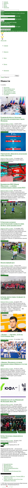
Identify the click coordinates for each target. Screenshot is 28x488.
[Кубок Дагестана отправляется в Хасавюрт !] (13, 433)
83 (2, 444)
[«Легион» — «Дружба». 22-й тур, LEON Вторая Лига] (13, 331)
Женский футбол (8, 467)
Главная (6, 2)
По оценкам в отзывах (10, 93)
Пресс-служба (9, 123)
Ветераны (6, 469)
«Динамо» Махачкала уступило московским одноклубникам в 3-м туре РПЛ (14, 364)
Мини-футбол (7, 465)
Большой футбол (8, 464)
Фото (5, 4)
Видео (5, 6)
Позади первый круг (8, 262)
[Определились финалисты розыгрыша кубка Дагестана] (13, 150)
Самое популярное (9, 90)
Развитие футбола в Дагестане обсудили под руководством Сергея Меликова (12, 119)
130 (8, 444)
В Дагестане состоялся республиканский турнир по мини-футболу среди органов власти (12, 223)
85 (5, 444)
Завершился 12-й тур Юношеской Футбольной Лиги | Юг (12, 400)
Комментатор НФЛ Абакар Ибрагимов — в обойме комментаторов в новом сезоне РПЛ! (13, 185)
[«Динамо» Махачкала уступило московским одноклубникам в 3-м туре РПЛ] (13, 359)
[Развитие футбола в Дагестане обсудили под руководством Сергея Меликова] (13, 114)
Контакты (6, 7)
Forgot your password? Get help (8, 22)
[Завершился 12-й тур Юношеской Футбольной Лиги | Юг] (13, 396)
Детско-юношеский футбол (11, 468)
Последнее (6, 87)
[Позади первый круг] (13, 259)
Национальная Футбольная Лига (12, 471)
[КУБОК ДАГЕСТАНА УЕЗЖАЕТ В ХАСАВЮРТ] (13, 294)
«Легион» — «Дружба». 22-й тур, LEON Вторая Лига (12, 335)
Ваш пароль (18, 19)
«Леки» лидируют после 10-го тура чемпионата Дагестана (13, 480)
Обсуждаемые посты (9, 89)
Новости (6, 3)
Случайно (6, 94)
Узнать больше (4, 132)
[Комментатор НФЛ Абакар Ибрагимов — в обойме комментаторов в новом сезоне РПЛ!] (13, 181)
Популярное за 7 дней (9, 91)
